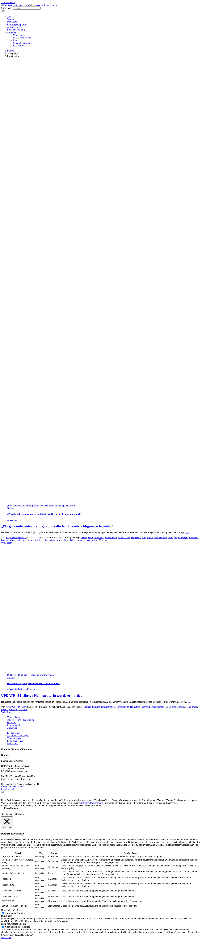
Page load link (7, 789)
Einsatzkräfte (124, 537)
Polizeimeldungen (26, 689)
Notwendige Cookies (15, 913)
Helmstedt (136, 537)
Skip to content (8, 2)
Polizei (4, 709)
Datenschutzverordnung (91, 803)
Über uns (11, 722)
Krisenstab (183, 537)
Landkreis (193, 537)
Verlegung (104, 540)
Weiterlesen (6, 542)
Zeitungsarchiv (14, 725)
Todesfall (13, 709)
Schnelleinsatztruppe (74, 540)
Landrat (4, 540)
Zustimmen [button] (7, 814)
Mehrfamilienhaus (175, 707)
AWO (84, 537)
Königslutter (147, 537)
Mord (194, 707)
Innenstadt (145, 707)
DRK (90, 537)
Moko (188, 707)
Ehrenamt (99, 537)
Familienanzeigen (15, 741)
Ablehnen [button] (19, 814)
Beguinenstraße (108, 707)
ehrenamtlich (111, 537)
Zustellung (12, 728)
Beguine (96, 707)
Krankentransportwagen (165, 537)
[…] (187, 532)
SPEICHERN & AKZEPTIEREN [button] (17, 934)
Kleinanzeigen (14, 733)
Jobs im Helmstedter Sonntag (20, 720)
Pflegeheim (42, 540)
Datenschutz (19, 786)
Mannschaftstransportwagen (23, 540)
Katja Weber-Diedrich (16, 537)
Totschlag (23, 709)
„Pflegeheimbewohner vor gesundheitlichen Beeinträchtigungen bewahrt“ (41, 505)
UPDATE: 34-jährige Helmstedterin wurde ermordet (31, 675)
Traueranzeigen (14, 738)
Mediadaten (12, 743)
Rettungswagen (56, 540)
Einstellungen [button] (11, 808)
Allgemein (12, 520)
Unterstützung (91, 540)
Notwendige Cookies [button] (11, 910)
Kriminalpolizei (159, 707)
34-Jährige (86, 707)
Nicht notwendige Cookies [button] (13, 924)
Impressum (6, 786)
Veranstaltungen (14, 717)
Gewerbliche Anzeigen (18, 735)
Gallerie (10, 508)
